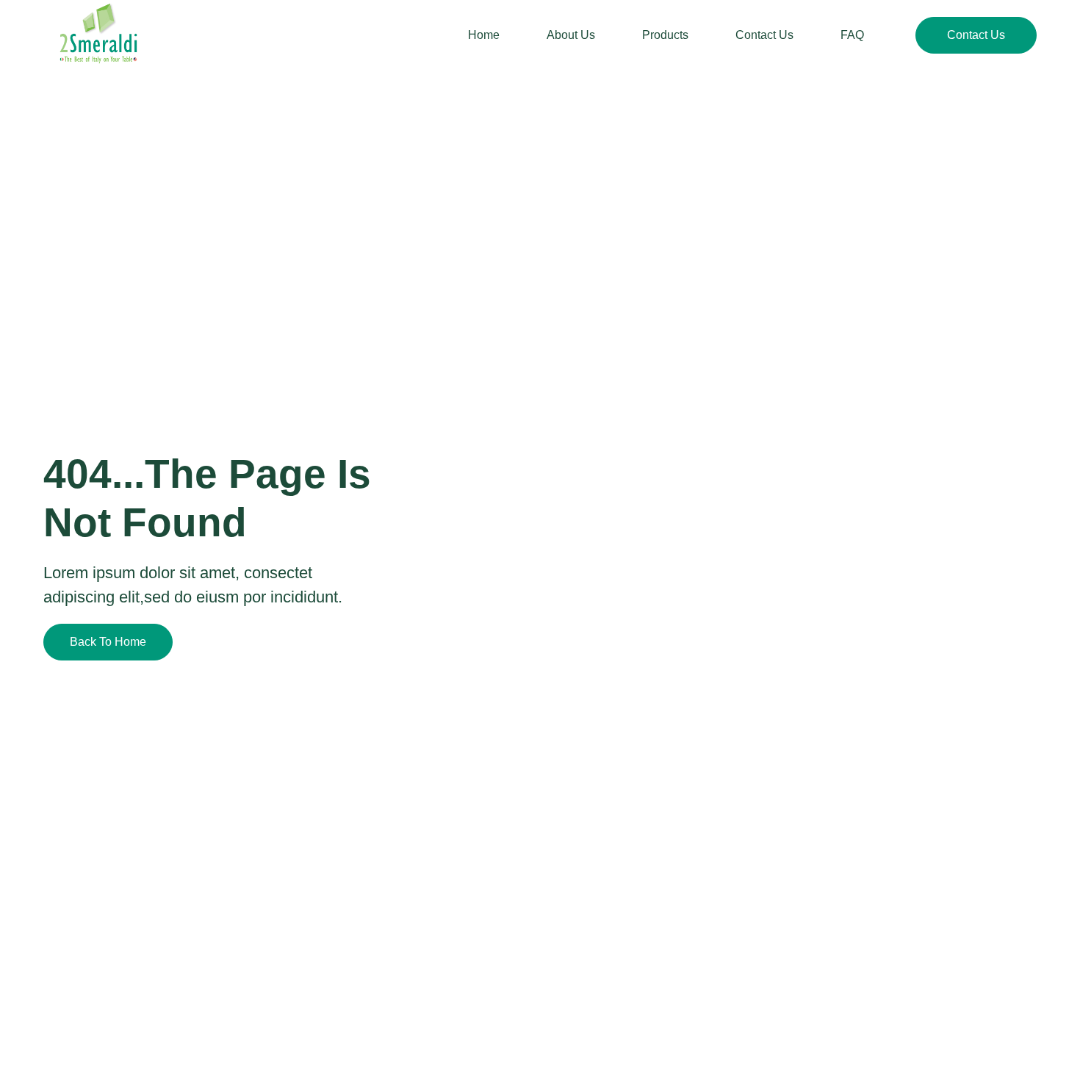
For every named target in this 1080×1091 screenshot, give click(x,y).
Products (665, 35)
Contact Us (764, 35)
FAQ (852, 35)
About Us (571, 35)
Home (484, 35)
